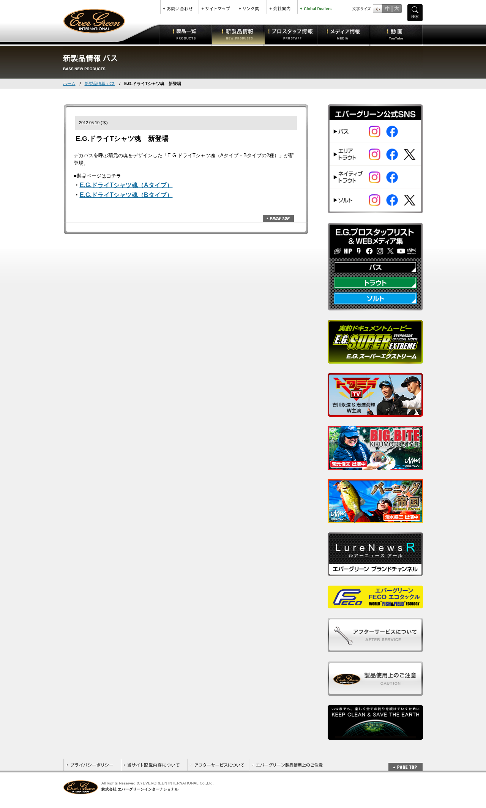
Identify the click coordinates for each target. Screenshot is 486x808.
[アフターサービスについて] (375, 647)
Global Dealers (317, 7)
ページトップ (278, 218)
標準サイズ (377, 8)
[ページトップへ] (405, 763)
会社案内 (282, 7)
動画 (396, 34)
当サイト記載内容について (154, 765)
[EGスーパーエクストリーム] (375, 359)
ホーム (69, 83)
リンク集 (251, 7)
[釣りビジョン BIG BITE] (375, 465)
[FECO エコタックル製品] (375, 604)
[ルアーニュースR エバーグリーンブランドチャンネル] (375, 572)
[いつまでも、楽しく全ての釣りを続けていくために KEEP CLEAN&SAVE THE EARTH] (375, 735)
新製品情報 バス (100, 83)
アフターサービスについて (218, 765)
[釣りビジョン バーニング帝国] (375, 518)
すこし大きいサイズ (387, 8)
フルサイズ (396, 8)
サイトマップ (217, 7)
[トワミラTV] (375, 412)
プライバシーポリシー (92, 765)
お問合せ (180, 7)
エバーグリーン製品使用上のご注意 (287, 765)
